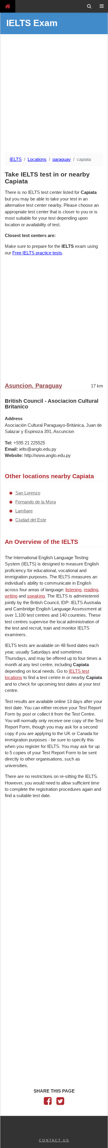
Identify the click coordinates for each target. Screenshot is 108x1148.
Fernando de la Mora (35, 501)
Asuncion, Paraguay (33, 385)
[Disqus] (54, 894)
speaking (36, 595)
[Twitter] (60, 1102)
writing (11, 595)
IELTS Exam (32, 23)
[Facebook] (47, 1102)
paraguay (61, 159)
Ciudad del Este (30, 519)
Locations (37, 159)
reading (91, 589)
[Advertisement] (54, 94)
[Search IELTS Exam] (89, 6)
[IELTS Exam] (7, 6)
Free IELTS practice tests (37, 252)
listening (73, 589)
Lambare (24, 510)
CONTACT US (54, 1140)
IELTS (16, 159)
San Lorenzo (27, 492)
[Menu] (101, 6)
